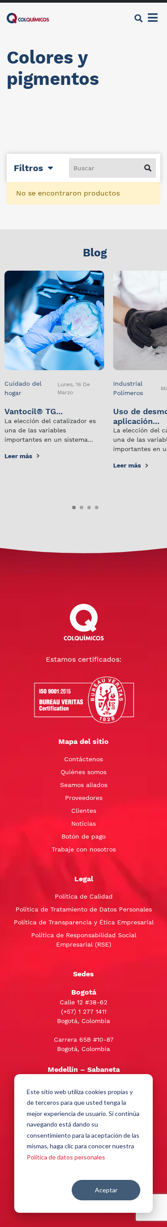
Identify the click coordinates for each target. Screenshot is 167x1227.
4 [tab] (95, 505)
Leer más (18, 456)
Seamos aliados (83, 784)
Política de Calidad (84, 896)
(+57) (69, 1011)
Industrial (128, 383)
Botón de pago (83, 836)
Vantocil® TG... (33, 411)
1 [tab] (72, 505)
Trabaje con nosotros (84, 849)
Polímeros (128, 392)
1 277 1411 (92, 1011)
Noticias (83, 823)
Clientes (83, 810)
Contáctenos (83, 759)
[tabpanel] (54, 366)
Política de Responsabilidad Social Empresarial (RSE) (83, 939)
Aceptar (106, 1190)
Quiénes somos (83, 771)
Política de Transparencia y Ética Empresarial (84, 922)
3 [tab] (87, 505)
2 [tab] (79, 505)
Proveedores (83, 797)
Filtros (28, 168)
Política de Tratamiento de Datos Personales (84, 909)
